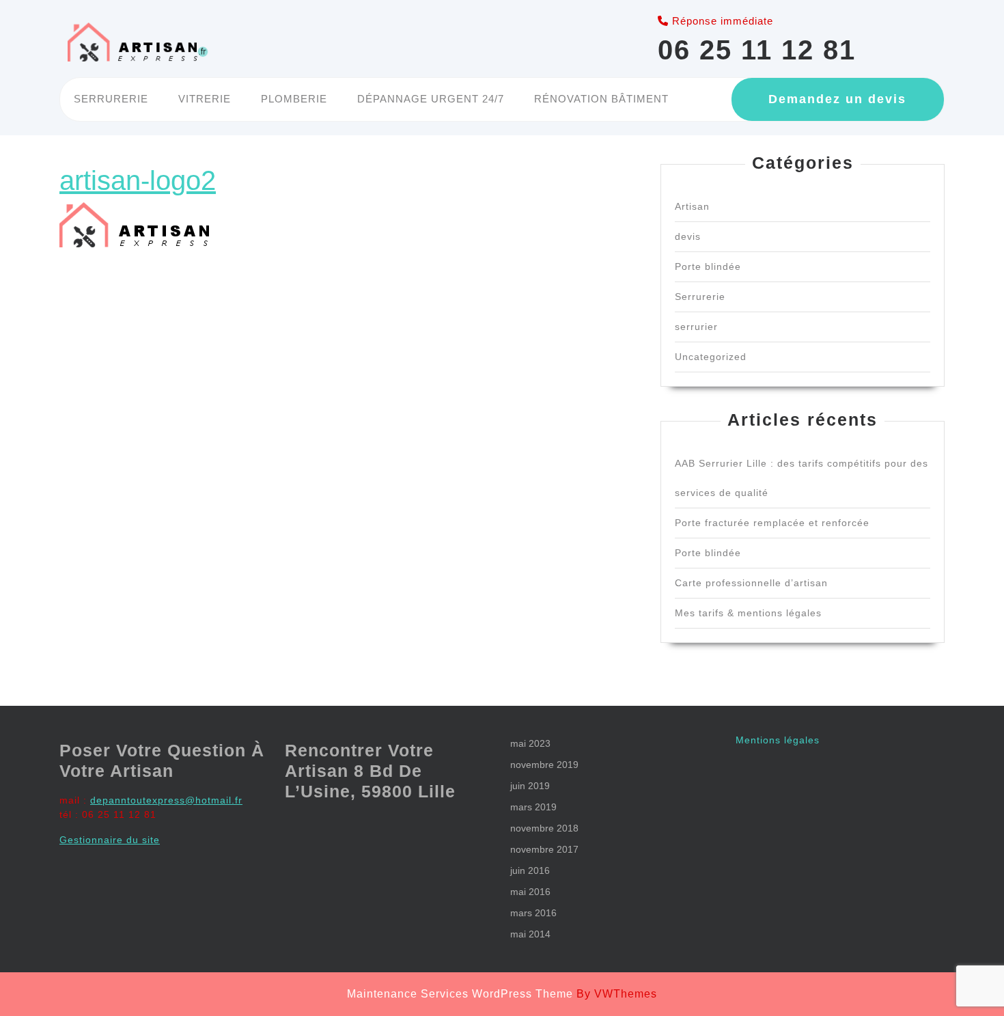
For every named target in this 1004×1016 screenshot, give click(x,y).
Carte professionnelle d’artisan (751, 582)
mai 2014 (530, 934)
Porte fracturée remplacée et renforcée (772, 522)
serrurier (696, 326)
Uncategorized (711, 356)
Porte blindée (708, 266)
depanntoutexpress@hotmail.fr (166, 800)
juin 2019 (530, 785)
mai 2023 (530, 743)
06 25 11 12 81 (757, 50)
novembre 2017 (544, 849)
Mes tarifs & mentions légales (748, 612)
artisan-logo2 (137, 180)
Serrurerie (111, 99)
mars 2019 (533, 806)
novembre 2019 (544, 764)
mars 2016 (533, 912)
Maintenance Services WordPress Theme (460, 994)
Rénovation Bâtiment (601, 99)
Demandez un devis (837, 99)
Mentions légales (778, 739)
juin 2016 (530, 870)
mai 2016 (530, 891)
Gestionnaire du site (109, 839)
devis (688, 236)
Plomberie (294, 99)
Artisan (692, 206)
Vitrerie (204, 99)
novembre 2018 (544, 828)
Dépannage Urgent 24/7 (430, 99)
